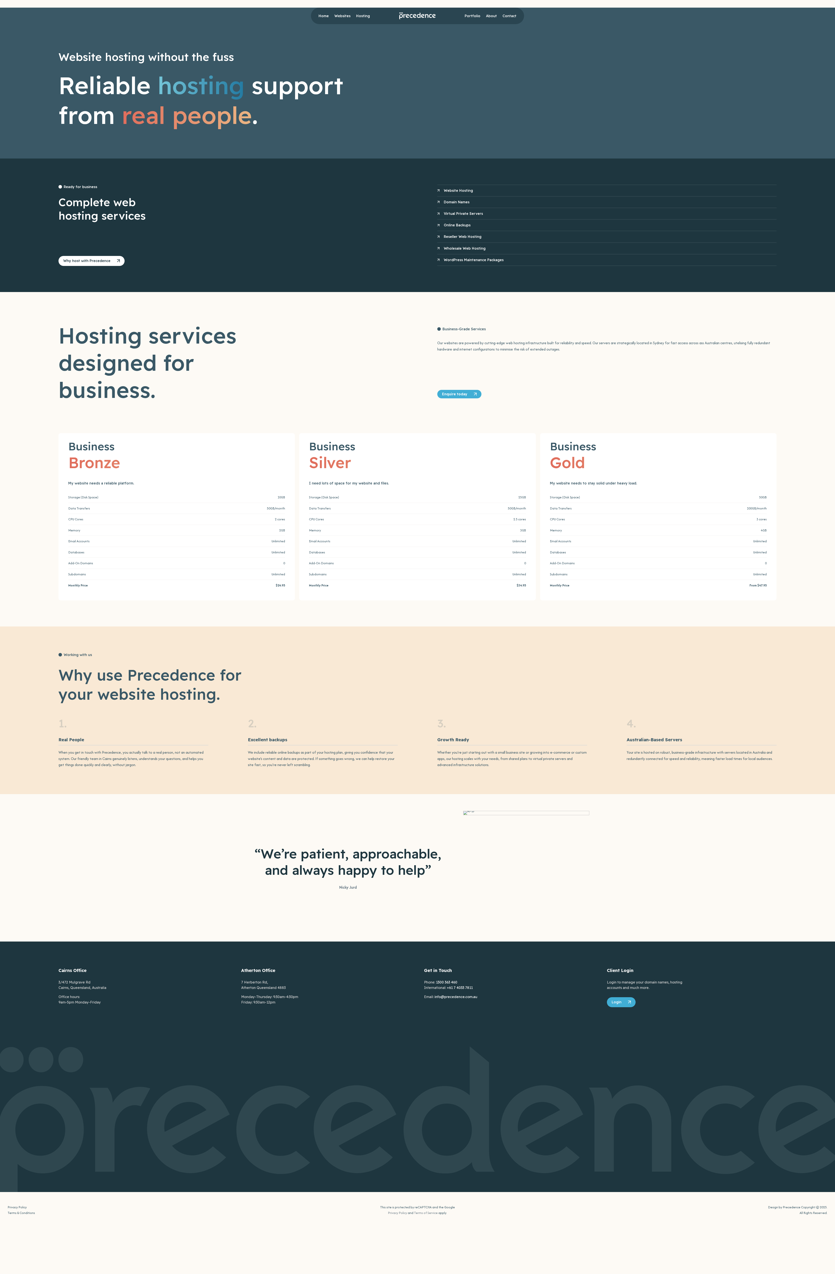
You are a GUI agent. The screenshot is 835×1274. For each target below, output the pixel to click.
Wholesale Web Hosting (465, 248)
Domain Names (456, 202)
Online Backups (457, 225)
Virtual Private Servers (463, 213)
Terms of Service (426, 1213)
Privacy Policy (17, 1207)
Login (616, 1002)
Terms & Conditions (21, 1213)
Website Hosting (458, 190)
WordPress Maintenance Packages (474, 260)
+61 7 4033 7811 (460, 987)
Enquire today (454, 394)
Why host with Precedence (86, 261)
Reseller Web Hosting (462, 236)
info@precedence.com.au (455, 997)
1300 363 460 (446, 982)
